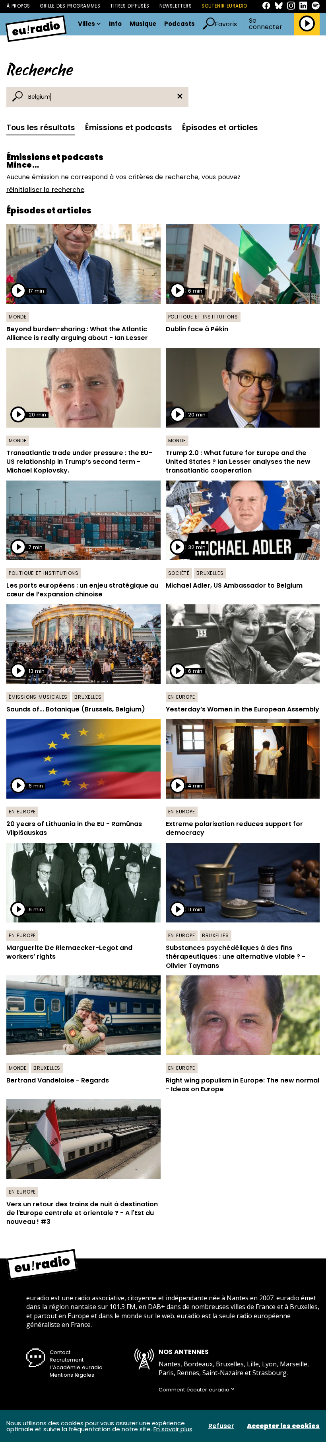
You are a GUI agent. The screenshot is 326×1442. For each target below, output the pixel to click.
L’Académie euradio (76, 1367)
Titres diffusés (129, 6)
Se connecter (265, 24)
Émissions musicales (38, 697)
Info (115, 24)
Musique (143, 24)
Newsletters (175, 6)
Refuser (221, 1426)
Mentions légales (72, 1375)
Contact (60, 1352)
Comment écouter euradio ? (196, 1389)
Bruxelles (209, 573)
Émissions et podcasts (128, 127)
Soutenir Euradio (224, 6)
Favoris (226, 24)
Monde (18, 316)
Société (179, 573)
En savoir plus (172, 1429)
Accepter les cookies (283, 1426)
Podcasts (179, 24)
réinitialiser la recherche (45, 189)
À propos (18, 6)
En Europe (181, 697)
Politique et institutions (203, 316)
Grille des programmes (70, 6)
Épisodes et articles (220, 127)
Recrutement (66, 1360)
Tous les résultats (40, 127)
